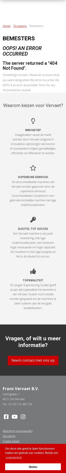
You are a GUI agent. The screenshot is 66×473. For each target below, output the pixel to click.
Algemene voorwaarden (18, 431)
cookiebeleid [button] (14, 457)
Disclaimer (9, 436)
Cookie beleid (11, 441)
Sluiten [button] (33, 466)
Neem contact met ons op (33, 360)
